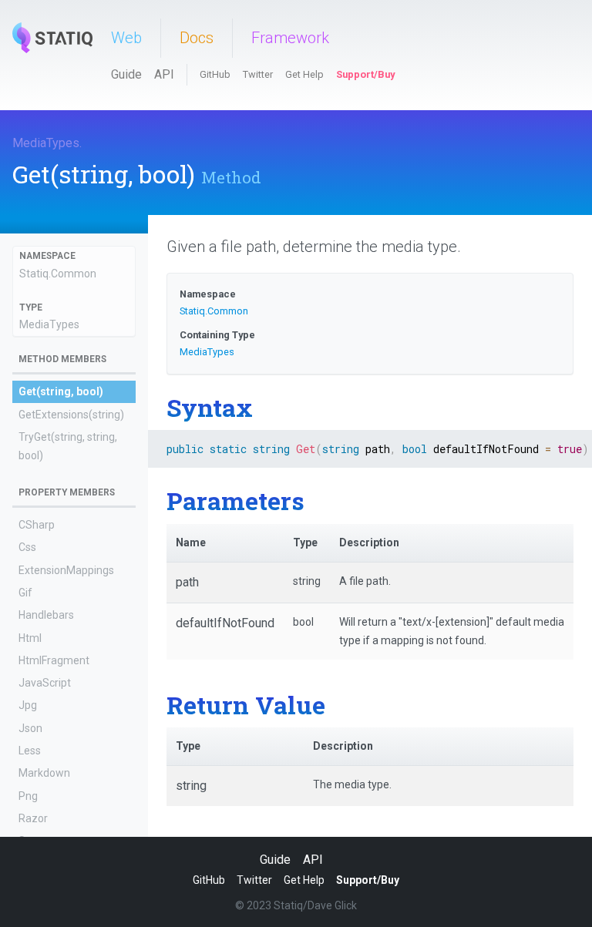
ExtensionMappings (66, 570)
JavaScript (44, 683)
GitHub (215, 74)
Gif (25, 592)
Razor (33, 818)
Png (28, 796)
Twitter (258, 74)
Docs (197, 38)
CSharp (36, 525)
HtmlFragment (53, 660)
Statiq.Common (57, 273)
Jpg (27, 705)
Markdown (44, 773)
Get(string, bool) (60, 391)
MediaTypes (45, 143)
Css (27, 547)
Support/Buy (365, 74)
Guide (126, 74)
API (164, 74)
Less (29, 750)
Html (30, 638)
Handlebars (46, 615)
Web (126, 38)
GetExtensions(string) (71, 414)
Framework (290, 38)
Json (30, 728)
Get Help (304, 74)
